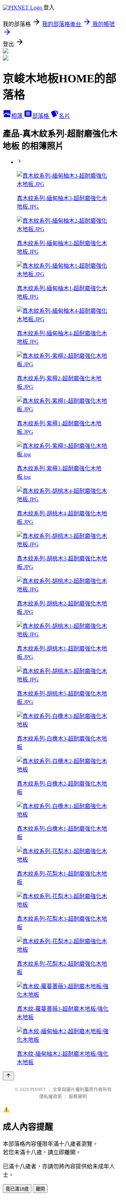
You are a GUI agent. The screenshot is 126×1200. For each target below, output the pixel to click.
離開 (40, 1189)
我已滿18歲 (17, 1189)
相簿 (17, 116)
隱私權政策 (50, 1096)
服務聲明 (78, 1096)
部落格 (41, 116)
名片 (64, 116)
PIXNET (38, 1089)
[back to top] (8, 1076)
